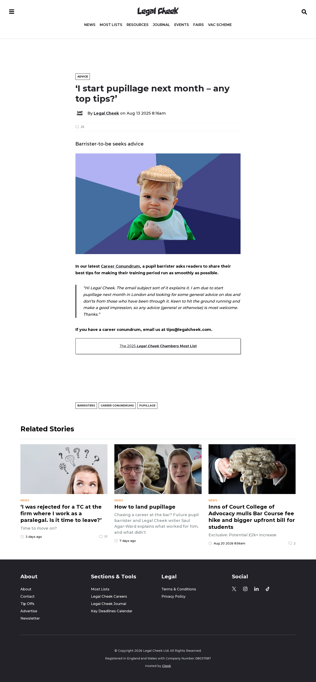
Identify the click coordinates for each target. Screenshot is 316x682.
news (24, 500)
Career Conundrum (120, 266)
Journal (161, 25)
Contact (27, 596)
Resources (138, 25)
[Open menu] (11, 11)
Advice (82, 76)
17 (105, 537)
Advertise (28, 611)
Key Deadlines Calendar (111, 611)
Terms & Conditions (178, 589)
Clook (166, 666)
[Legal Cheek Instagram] (245, 589)
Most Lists (111, 25)
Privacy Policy (173, 596)
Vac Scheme (220, 25)
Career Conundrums (117, 405)
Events (181, 25)
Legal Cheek (106, 113)
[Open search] (304, 11)
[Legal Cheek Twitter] (234, 589)
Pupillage (147, 405)
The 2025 (158, 346)
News (89, 25)
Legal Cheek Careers (109, 596)
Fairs (198, 25)
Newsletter (30, 618)
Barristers (86, 405)
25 (82, 127)
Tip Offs (27, 604)
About (25, 589)
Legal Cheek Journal (108, 604)
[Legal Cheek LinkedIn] (256, 589)
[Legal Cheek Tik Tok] (267, 589)
